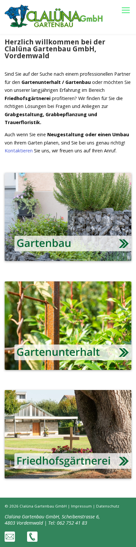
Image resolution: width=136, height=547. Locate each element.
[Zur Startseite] (54, 26)
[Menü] (125, 10)
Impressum (81, 506)
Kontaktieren (19, 150)
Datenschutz (107, 506)
